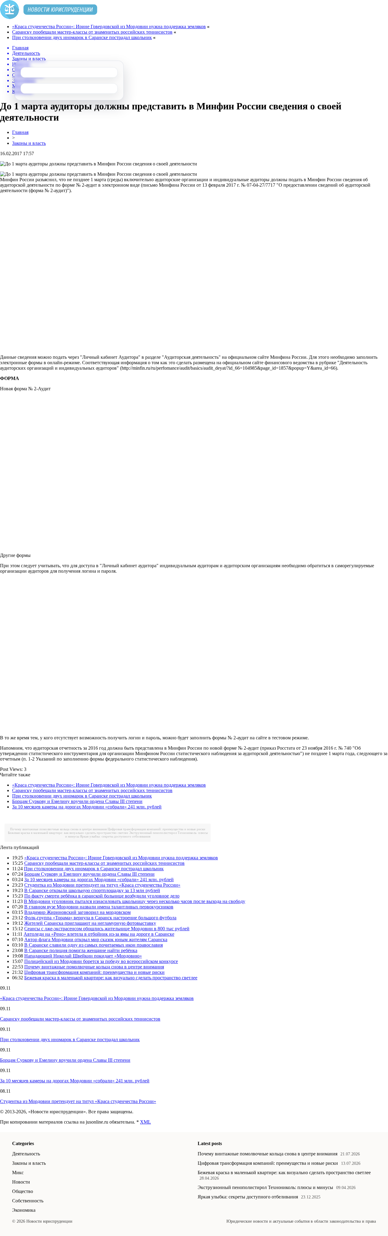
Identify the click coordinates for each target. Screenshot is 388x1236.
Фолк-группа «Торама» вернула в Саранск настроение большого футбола (100, 917)
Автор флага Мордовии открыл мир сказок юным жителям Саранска (95, 939)
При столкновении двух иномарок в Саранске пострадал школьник (82, 37)
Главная (20, 132)
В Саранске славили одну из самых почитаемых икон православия (93, 945)
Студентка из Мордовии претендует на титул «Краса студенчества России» (102, 885)
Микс (18, 1172)
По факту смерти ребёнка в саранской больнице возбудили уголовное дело (101, 895)
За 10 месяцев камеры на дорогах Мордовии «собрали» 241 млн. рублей (87, 806)
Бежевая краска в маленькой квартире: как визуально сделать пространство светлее (68, 833)
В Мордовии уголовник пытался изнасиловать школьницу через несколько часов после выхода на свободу (134, 901)
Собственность (27, 1200)
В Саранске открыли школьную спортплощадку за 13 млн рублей (92, 890)
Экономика (23, 1210)
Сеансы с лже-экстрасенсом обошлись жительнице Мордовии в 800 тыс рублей (106, 928)
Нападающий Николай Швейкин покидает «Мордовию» (83, 955)
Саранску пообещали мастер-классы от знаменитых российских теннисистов (92, 32)
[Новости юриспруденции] (48, 17)
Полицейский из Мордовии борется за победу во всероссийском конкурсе (101, 961)
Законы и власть (29, 143)
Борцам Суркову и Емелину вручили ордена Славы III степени (77, 801)
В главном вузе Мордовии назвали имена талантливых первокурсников (98, 906)
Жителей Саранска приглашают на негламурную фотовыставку (90, 923)
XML (145, 1121)
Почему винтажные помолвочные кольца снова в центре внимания (58, 829)
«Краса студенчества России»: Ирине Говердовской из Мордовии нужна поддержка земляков (109, 26)
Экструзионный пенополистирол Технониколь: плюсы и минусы (265, 1187)
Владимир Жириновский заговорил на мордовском (77, 912)
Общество (22, 1191)
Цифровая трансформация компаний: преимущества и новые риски (156, 829)
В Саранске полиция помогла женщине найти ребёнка (80, 950)
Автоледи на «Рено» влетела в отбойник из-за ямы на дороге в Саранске (99, 934)
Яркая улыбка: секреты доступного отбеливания (115, 836)
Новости (21, 1181)
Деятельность (26, 1153)
